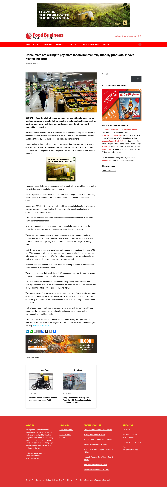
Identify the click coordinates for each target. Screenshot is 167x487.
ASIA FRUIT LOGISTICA (111, 135)
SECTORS (35, 44)
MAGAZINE (48, 44)
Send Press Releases (120, 36)
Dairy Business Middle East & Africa (98, 430)
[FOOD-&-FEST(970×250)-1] (61, 351)
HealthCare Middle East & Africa (96, 470)
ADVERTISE (60, 44)
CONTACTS (107, 44)
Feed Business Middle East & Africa (98, 440)
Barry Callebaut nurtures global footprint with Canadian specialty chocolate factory (77, 400)
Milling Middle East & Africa (94, 435)
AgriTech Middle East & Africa (95, 465)
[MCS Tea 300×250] (60, 179)
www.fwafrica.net (32, 458)
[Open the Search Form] (139, 44)
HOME (28, 44)
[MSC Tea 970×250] (83, 26)
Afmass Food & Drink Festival (114, 141)
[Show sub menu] (40, 44)
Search (105, 74)
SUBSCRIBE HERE (41, 325)
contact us (106, 160)
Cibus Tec (106, 146)
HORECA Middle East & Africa (95, 445)
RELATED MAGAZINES (91, 44)
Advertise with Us (135, 36)
